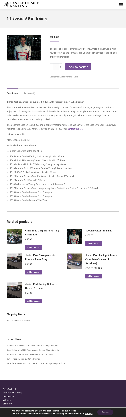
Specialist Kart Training (98, 230)
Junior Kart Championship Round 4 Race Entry (40, 257)
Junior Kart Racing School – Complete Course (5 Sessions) (101, 259)
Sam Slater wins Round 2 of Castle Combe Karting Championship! (36, 363)
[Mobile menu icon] (121, 4)
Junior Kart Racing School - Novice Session (41, 286)
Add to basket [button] (33, 247)
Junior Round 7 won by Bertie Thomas (23, 359)
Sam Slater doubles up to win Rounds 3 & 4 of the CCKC (31, 354)
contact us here (75, 129)
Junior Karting (66, 77)
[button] (36, 39)
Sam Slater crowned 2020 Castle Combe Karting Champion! (33, 345)
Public (75, 77)
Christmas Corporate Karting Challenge (42, 232)
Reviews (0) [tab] (29, 93)
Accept (105, 412)
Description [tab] (12, 93)
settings (89, 413)
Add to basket (78, 67)
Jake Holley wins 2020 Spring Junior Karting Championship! (33, 350)
